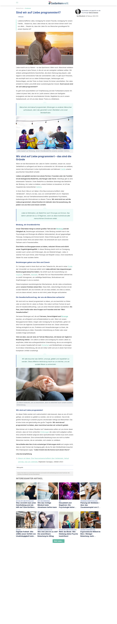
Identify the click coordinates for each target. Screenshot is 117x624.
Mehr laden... (58, 541)
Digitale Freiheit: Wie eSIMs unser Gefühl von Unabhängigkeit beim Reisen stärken (26, 534)
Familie (63, 169)
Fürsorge (64, 316)
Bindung (59, 229)
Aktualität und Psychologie (25, 501)
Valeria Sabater (93, 12)
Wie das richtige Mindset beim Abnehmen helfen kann (47, 505)
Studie (70, 266)
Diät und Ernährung (44, 501)
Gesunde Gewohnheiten (45, 529)
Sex (60, 501)
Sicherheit (45, 345)
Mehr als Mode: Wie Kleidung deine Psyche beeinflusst (68, 534)
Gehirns (39, 187)
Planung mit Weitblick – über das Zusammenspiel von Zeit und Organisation (90, 505)
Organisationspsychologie (88, 501)
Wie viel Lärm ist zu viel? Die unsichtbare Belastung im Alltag (48, 534)
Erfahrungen (44, 432)
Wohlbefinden (20, 8)
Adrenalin (34, 274)
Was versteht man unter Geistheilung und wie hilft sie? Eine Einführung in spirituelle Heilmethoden (26, 505)
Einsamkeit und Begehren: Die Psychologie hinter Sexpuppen (67, 505)
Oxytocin (19, 274)
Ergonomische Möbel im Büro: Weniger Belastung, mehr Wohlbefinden (90, 534)
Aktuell (18, 529)
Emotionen (28, 8)
